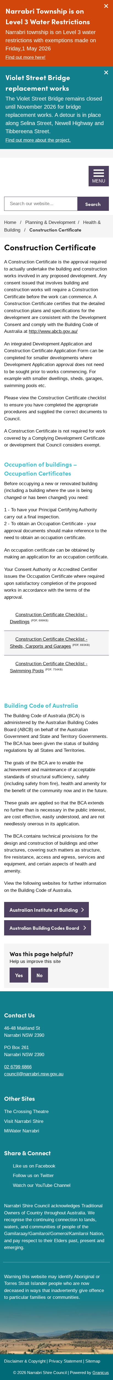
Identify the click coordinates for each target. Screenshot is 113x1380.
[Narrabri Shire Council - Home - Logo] (24, 177)
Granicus (100, 1372)
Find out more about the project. (38, 140)
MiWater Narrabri (21, 1130)
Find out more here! (25, 57)
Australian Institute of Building (44, 909)
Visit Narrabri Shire (23, 1121)
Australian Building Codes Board (45, 928)
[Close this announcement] (106, 6)
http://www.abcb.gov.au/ (53, 331)
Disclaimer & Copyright (25, 1361)
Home (10, 222)
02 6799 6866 (18, 1066)
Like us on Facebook (34, 1166)
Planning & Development (50, 222)
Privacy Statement (65, 1361)
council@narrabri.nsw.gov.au (33, 1074)
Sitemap (92, 1361)
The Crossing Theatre (26, 1111)
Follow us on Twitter (33, 1175)
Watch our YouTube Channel (41, 1185)
